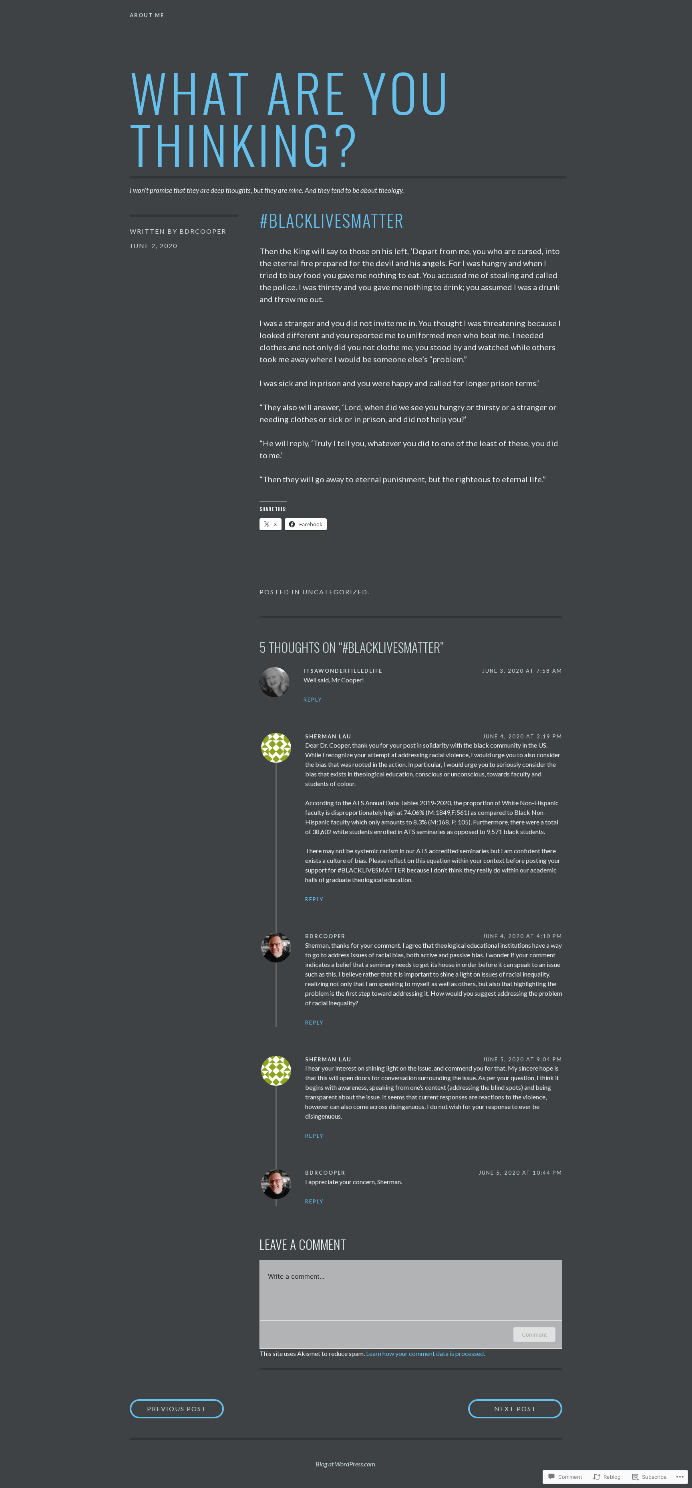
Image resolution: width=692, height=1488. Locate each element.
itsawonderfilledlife (343, 671)
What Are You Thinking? (290, 117)
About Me (147, 15)
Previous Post (168, 1408)
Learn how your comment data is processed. (425, 1353)
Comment (534, 1334)
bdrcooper (202, 231)
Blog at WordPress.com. (346, 1464)
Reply (313, 699)
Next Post (502, 1408)
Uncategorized (335, 592)
